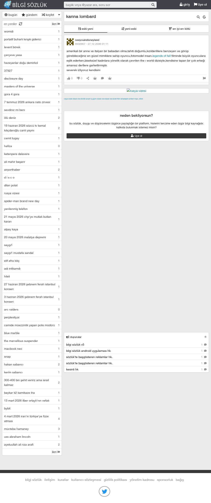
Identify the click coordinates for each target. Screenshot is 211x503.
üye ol (202, 4)
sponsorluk (165, 480)
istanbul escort (84, 108)
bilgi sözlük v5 (134, 344)
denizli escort (129, 103)
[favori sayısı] (95, 78)
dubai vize (76, 99)
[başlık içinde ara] (198, 17)
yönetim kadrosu (142, 480)
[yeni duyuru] (205, 336)
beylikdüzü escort (145, 108)
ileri (54, 24)
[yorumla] (102, 78)
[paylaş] (88, 78)
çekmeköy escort (167, 103)
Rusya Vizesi (68, 99)
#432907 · (91, 43)
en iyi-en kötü (181, 28)
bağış (180, 480)
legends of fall (161, 55)
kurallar (63, 480)
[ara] (153, 4)
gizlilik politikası (115, 480)
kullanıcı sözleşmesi (86, 480)
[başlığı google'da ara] (204, 17)
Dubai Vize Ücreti (111, 99)
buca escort (110, 103)
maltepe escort (91, 103)
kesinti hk (134, 369)
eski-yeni (87, 28)
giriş (186, 4)
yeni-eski (130, 28)
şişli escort (102, 108)
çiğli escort (146, 103)
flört (118, 99)
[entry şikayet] (204, 78)
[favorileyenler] (109, 78)
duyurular (75, 337)
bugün (12, 15)
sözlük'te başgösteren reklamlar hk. (134, 357)
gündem (31, 15)
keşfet (49, 15)
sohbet (131, 99)
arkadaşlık (124, 99)
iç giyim (94, 99)
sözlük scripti (85, 99)
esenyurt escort (121, 108)
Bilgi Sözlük (29, 5)
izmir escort (72, 103)
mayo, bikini (138, 99)
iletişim (49, 480)
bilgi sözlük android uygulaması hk (134, 350)
